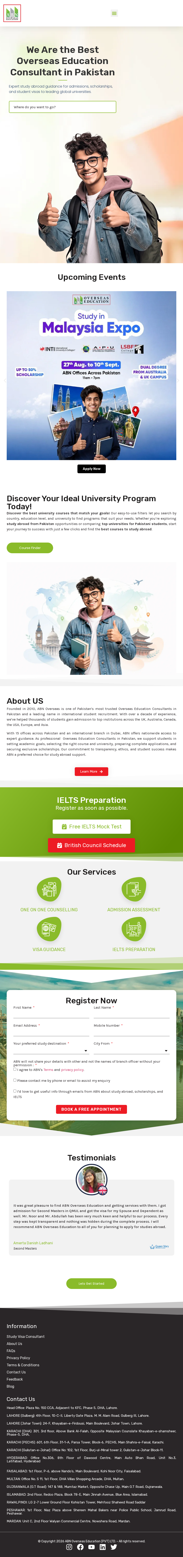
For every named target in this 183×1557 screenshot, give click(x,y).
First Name (22, 1007)
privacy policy (72, 1070)
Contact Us (16, 1372)
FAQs (11, 1351)
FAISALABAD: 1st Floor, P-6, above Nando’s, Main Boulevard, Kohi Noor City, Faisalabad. (74, 1471)
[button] (114, 13)
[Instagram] (69, 1547)
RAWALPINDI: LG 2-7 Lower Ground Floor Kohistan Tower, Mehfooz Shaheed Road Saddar (76, 1502)
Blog (10, 1386)
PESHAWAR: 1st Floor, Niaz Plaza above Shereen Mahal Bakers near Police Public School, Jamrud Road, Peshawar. (91, 1511)
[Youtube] (91, 1547)
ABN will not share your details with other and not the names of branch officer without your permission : (86, 1063)
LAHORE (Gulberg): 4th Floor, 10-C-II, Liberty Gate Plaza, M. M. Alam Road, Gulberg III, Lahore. (78, 1416)
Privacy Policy (18, 1358)
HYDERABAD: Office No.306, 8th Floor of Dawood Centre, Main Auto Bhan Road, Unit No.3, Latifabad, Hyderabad (91, 1459)
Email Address (25, 1025)
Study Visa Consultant (26, 1337)
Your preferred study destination (40, 1043)
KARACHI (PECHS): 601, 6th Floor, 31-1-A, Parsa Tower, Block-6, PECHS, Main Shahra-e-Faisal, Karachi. (85, 1442)
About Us (14, 1344)
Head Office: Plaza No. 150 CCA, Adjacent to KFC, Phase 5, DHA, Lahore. (62, 1408)
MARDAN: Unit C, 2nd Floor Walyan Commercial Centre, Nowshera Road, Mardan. (68, 1521)
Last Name (103, 1007)
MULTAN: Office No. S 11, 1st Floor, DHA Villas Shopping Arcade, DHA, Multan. (65, 1479)
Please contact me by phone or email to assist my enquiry (63, 1080)
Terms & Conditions (23, 1365)
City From (102, 1043)
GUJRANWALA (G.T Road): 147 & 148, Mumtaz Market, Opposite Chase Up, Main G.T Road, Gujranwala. (85, 1487)
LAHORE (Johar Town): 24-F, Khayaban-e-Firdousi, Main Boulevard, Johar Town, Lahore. (75, 1423)
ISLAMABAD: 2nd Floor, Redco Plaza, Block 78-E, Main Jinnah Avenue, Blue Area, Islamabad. (77, 1495)
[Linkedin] (102, 1547)
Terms (48, 1070)
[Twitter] (113, 1547)
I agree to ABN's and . (50, 1070)
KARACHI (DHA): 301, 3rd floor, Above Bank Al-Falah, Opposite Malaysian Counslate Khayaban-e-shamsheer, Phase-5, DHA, (91, 1433)
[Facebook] (80, 1547)
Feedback (15, 1379)
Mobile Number (107, 1025)
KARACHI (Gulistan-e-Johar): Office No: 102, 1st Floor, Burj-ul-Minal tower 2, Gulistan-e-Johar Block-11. (85, 1450)
